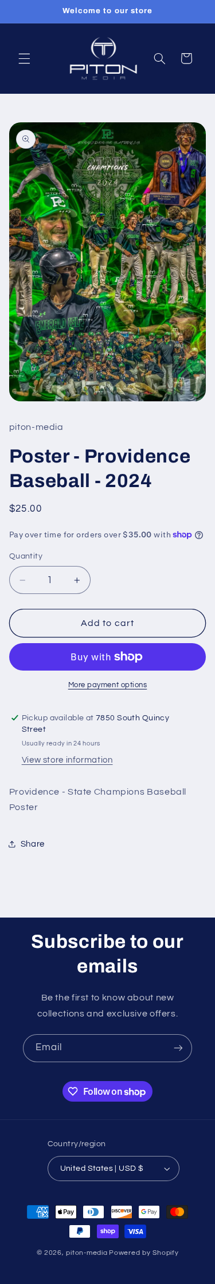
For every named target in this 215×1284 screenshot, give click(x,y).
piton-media (86, 1253)
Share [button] (33, 844)
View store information (67, 760)
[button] (24, 58)
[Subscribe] (178, 1048)
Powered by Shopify (143, 1253)
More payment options (107, 685)
